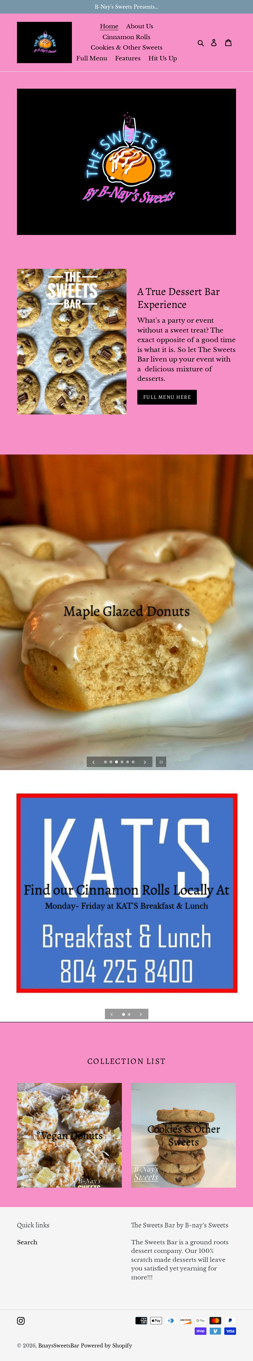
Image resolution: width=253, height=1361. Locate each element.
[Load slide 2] (111, 762)
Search (27, 1242)
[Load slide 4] (122, 762)
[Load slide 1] (106, 762)
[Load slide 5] (128, 762)
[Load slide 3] (117, 762)
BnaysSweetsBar (58, 1346)
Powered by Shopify (106, 1346)
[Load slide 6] (133, 762)
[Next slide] (145, 762)
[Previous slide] (93, 762)
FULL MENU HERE (167, 397)
